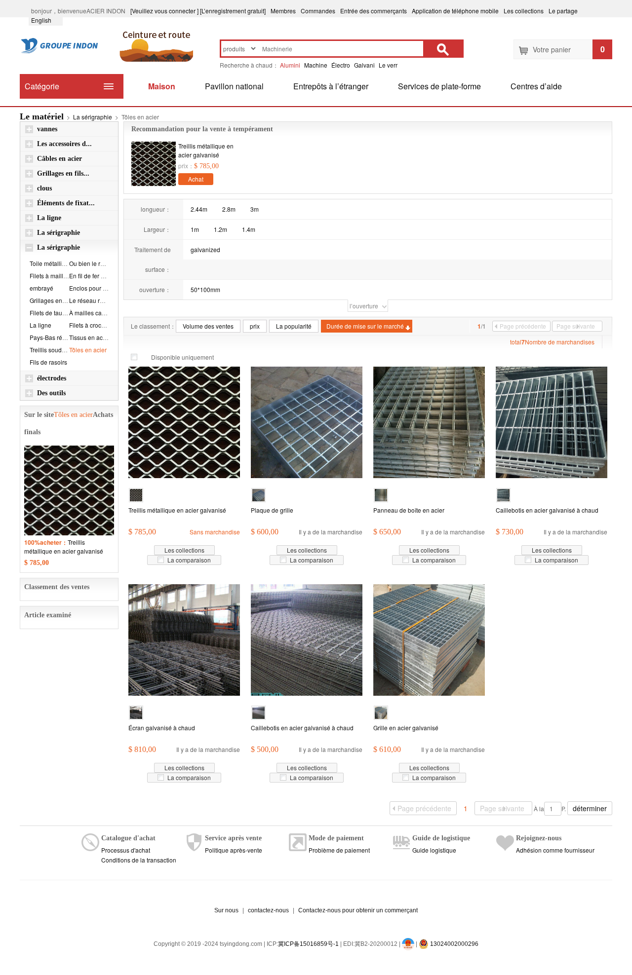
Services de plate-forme (439, 86)
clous (44, 188)
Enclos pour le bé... (94, 288)
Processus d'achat (125, 850)
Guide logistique (434, 850)
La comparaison (189, 560)
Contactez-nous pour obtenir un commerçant (358, 910)
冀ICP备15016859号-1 (308, 943)
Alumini (290, 65)
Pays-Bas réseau (53, 337)
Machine (315, 65)
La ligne (49, 218)
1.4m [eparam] (248, 229)
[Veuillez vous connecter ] (164, 10)
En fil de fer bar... (91, 275)
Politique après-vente (233, 850)
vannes (47, 129)
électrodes (51, 378)
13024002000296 (453, 943)
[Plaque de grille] (306, 421)
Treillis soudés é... (54, 349)
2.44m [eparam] (199, 209)
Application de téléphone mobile (455, 10)
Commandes (318, 10)
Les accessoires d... (64, 144)
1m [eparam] (195, 229)
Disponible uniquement (182, 357)
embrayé (41, 288)
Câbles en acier (59, 158)
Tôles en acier (88, 349)
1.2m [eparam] (220, 229)
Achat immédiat (196, 180)
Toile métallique (51, 263)
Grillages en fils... (63, 173)
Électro (340, 65)
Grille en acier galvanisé (405, 727)
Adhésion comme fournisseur (555, 850)
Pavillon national (234, 86)
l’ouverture (364, 305)
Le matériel (42, 116)
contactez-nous (268, 910)
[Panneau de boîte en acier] (429, 421)
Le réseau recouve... (96, 300)
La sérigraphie (92, 116)
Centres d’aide (536, 86)
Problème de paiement (339, 850)
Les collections (524, 10)
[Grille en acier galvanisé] (429, 639)
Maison (161, 86)
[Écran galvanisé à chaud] (184, 639)
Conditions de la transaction (138, 860)
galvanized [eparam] (205, 249)
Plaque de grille (272, 510)
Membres (283, 10)
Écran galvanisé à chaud (161, 727)
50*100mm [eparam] (205, 289)
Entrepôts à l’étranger (330, 86)
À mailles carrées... (94, 312)
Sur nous (226, 910)
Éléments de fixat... (66, 203)
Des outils (51, 393)
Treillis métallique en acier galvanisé (206, 150)
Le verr (388, 65)
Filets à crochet (89, 325)
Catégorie (42, 86)
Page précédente (523, 326)
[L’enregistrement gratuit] (233, 10)
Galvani (364, 65)
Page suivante (575, 326)
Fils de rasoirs (48, 362)
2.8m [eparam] (229, 209)
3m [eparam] (254, 209)
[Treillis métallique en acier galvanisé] (153, 164)
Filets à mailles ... (53, 275)
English (45, 20)
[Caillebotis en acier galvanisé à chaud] (551, 421)
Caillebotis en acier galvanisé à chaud (547, 510)
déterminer (590, 808)
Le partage (563, 10)
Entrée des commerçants (373, 10)
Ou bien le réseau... (95, 263)
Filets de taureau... (54, 312)
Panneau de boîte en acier (408, 510)
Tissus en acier (89, 337)
